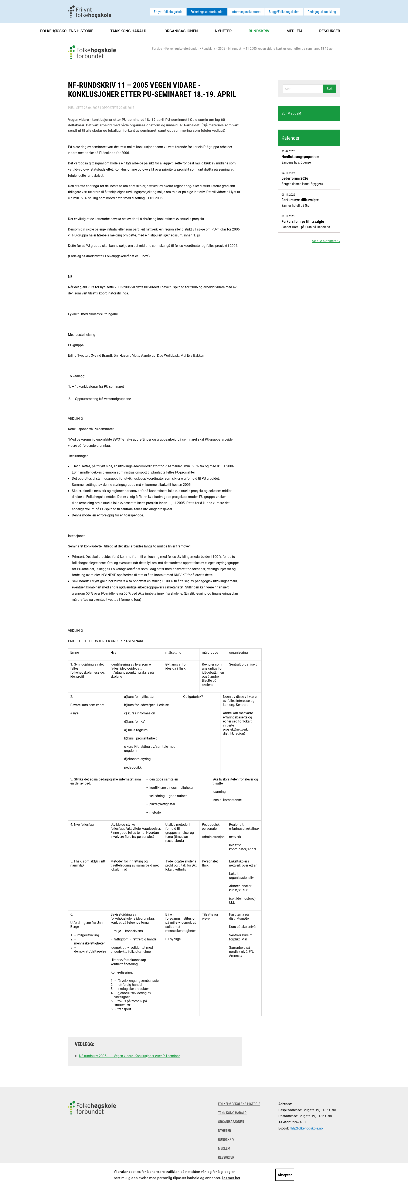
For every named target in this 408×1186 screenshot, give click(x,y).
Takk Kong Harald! (128, 30)
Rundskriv (208, 48)
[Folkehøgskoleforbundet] (92, 1136)
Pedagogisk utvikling (321, 11)
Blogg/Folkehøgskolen (284, 11)
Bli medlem (291, 113)
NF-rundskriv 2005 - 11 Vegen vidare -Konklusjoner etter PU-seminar (129, 1055)
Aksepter (285, 1174)
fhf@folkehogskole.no (306, 1128)
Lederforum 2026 (295, 178)
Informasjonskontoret (246, 11)
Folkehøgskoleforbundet (207, 11)
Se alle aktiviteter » (326, 241)
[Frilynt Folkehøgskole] (89, 11)
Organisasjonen (181, 30)
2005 (221, 48)
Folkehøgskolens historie (66, 30)
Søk (329, 88)
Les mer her (231, 1177)
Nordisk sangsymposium (300, 156)
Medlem (294, 30)
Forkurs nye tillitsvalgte (300, 199)
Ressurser (329, 30)
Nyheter (223, 30)
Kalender (290, 137)
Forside (157, 48)
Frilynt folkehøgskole (168, 11)
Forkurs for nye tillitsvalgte (303, 221)
